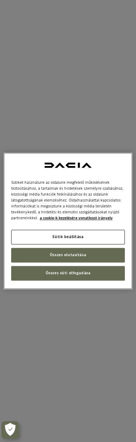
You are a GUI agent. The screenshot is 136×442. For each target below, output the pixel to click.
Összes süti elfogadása (68, 273)
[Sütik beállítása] (10, 430)
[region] (68, 220)
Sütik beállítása (67, 237)
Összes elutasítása (68, 255)
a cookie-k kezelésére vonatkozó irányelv (76, 218)
